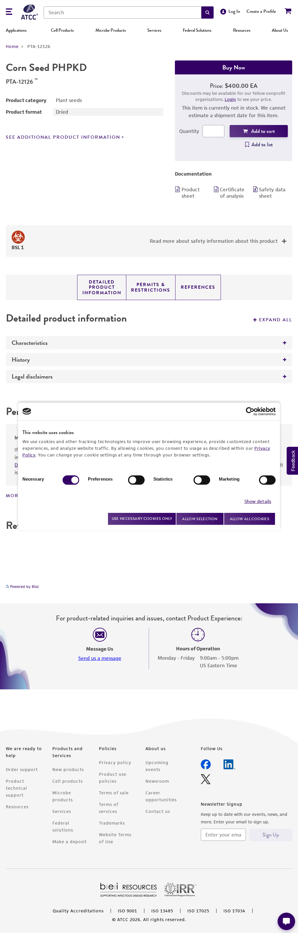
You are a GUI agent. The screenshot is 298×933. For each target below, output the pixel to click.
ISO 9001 (127, 911)
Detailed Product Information (101, 287)
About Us (280, 30)
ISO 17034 (234, 911)
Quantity (189, 131)
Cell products (67, 781)
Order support (22, 769)
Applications (16, 30)
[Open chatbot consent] (286, 921)
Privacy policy (115, 762)
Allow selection (200, 519)
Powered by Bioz (24, 586)
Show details (257, 501)
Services (154, 30)
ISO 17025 (198, 911)
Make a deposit (69, 841)
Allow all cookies (249, 519)
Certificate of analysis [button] (232, 192)
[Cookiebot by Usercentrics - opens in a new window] (250, 411)
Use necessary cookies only (142, 518)
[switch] (136, 480)
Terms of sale (114, 792)
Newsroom (157, 781)
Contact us (158, 811)
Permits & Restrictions (150, 287)
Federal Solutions (197, 30)
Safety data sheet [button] (272, 192)
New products (68, 769)
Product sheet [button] (191, 192)
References (198, 287)
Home (12, 46)
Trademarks (112, 823)
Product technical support (16, 788)
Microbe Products (110, 30)
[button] (207, 12)
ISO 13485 (162, 911)
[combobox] (122, 12)
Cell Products (62, 30)
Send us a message (99, 658)
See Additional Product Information (63, 137)
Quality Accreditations (78, 911)
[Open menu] (9, 12)
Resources (241, 30)
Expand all (275, 319)
